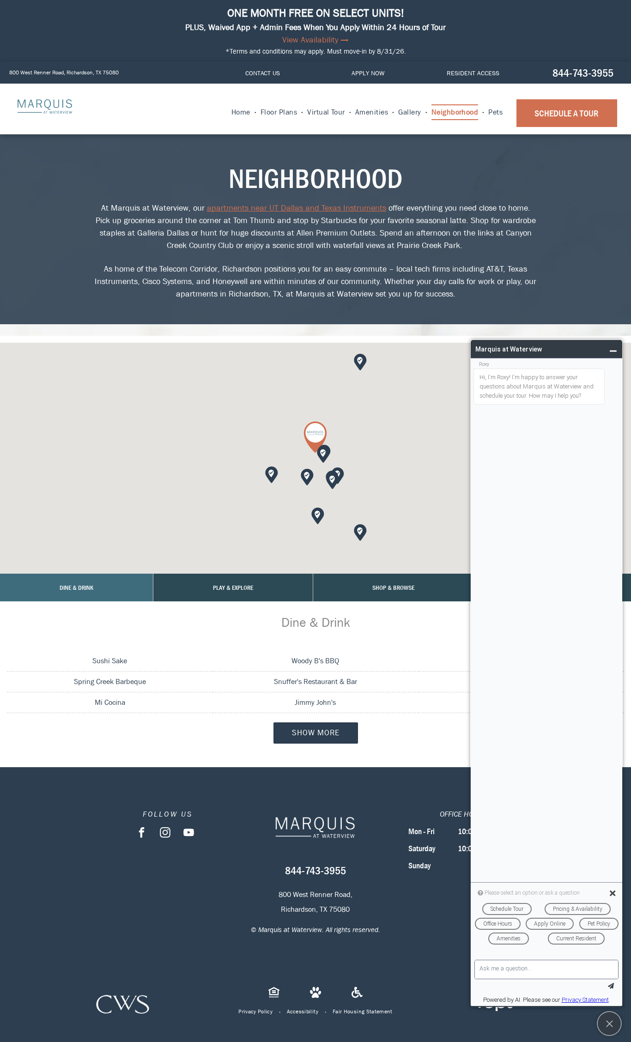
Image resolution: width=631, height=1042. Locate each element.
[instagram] (165, 833)
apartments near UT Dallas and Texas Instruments (296, 208)
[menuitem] (241, 112)
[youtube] (189, 833)
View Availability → (315, 40)
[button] (315, 437)
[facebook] (141, 833)
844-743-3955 (582, 73)
